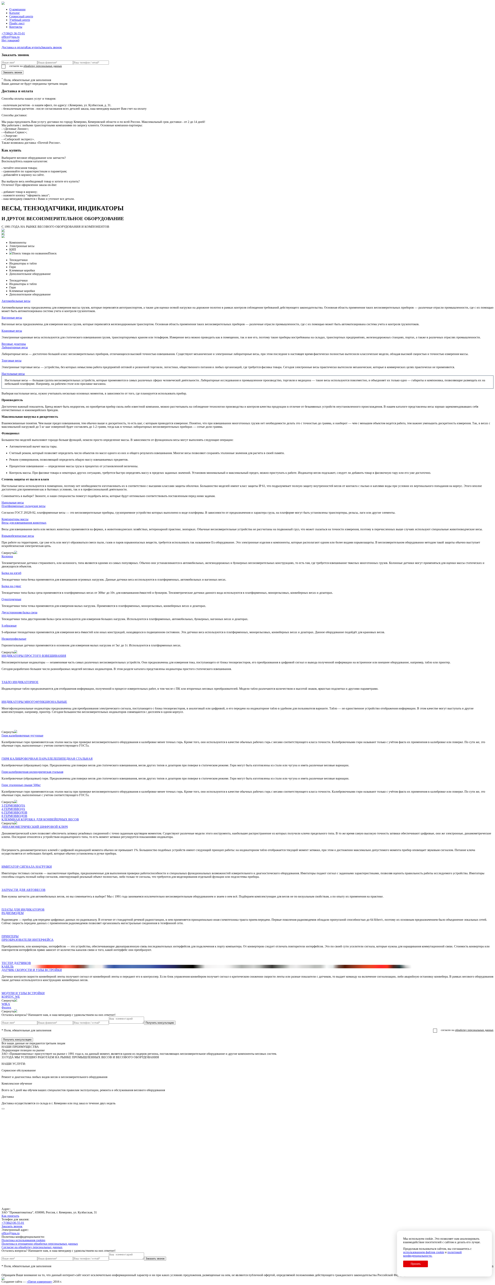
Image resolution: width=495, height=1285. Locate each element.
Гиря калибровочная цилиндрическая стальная (32, 771)
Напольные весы (13, 502)
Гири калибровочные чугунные (22, 735)
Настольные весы (13, 373)
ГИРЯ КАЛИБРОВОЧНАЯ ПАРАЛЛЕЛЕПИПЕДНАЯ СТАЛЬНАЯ (47, 758)
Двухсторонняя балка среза (19, 612)
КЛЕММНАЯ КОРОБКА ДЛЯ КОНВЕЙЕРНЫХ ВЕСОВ (40, 819)
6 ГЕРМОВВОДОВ (14, 812)
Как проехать (10, 1215)
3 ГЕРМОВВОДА (13, 805)
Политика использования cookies (23, 1240)
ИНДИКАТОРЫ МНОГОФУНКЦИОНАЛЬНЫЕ (34, 701)
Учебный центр (19, 19)
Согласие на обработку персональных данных (32, 1247)
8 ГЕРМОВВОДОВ (14, 816)
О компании (17, 9)
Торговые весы (11, 360)
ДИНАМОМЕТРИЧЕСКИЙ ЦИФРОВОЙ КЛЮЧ (35, 826)
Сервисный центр (21, 16)
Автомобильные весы (16, 301)
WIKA (6, 1004)
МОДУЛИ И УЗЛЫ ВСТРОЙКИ (23, 993)
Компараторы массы (15, 519)
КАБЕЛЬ (8, 966)
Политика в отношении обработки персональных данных (40, 1243)
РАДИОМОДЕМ (13, 913)
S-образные (9, 625)
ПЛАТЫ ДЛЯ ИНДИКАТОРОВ (23, 909)
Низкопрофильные (14, 638)
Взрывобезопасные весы (18, 535)
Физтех (6, 1007)
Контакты (15, 26)
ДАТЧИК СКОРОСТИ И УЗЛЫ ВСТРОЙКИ (32, 970)
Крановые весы (12, 330)
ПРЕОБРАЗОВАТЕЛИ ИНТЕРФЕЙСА (28, 939)
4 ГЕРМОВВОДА (13, 809)
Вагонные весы (12, 317)
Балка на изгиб (11, 573)
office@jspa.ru (11, 36)
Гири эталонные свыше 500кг (21, 785)
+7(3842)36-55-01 (13, 1222)
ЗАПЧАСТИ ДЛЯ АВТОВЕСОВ (23, 889)
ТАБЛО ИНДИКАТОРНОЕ (20, 682)
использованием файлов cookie (423, 1252)
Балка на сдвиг (11, 586)
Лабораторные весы (15, 347)
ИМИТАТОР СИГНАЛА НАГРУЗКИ (27, 866)
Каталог (14, 13)
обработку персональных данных (42, 66)
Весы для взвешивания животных (24, 522)
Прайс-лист (17, 23)
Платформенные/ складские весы (23, 506)
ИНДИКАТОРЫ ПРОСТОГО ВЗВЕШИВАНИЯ (34, 655)
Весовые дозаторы (14, 344)
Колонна (7, 556)
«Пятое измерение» (39, 1281)
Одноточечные (11, 599)
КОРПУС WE (11, 996)
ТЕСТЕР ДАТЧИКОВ (16, 963)
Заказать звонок (12, 72)
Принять (416, 1263)
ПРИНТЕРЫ (10, 936)
